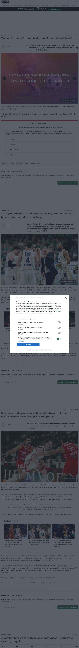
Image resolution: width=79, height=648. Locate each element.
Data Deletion (30, 350)
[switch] (59, 322)
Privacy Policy (48, 350)
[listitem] (39, 319)
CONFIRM (28, 344)
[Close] (66, 298)
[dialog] (39, 324)
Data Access (39, 350)
